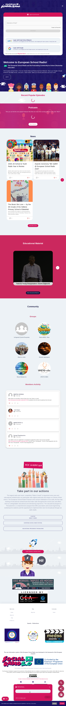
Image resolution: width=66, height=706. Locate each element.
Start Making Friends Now (33, 551)
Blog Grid (33, 612)
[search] (61, 683)
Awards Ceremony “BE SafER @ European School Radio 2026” (46, 166)
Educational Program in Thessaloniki (33, 528)
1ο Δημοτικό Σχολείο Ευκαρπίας (22, 337)
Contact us (12, 620)
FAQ (12, 617)
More (7, 76)
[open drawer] (62, 6)
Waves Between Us (21, 377)
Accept (62, 703)
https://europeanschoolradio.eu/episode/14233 (18, 441)
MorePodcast (33, 124)
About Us (12, 615)
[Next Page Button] (62, 180)
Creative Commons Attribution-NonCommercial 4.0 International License (33, 678)
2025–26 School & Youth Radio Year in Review (17, 165)
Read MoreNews (33, 225)
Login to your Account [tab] (34, 14)
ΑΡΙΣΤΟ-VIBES (44, 377)
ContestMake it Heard (33, 517)
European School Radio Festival (33, 522)
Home (12, 612)
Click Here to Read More (31, 703)
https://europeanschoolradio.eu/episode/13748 (18, 400)
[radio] (61, 694)
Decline (54, 703)
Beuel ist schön (21, 357)
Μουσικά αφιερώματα (44, 357)
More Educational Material (33, 292)
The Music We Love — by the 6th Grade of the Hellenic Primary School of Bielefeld (19, 206)
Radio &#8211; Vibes (44, 337)
